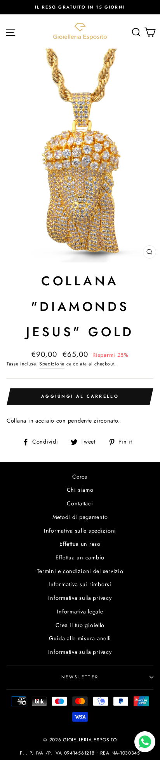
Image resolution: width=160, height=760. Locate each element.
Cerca (80, 476)
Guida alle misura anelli (80, 638)
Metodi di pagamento (80, 517)
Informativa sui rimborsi (80, 584)
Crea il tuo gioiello (80, 625)
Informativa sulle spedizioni (80, 531)
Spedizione (51, 363)
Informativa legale (80, 611)
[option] (80, 7)
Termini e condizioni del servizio (80, 571)
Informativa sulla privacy (79, 598)
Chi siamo (80, 490)
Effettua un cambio (80, 557)
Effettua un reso (80, 544)
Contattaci (80, 503)
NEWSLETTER (80, 677)
